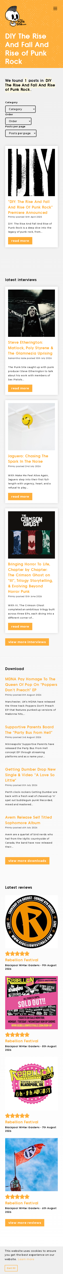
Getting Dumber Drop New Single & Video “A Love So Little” (30, 775)
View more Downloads (27, 861)
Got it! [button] (11, 1268)
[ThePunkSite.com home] (15, 16)
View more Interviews (27, 642)
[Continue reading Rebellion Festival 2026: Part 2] (31, 1083)
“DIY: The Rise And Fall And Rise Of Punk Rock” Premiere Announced (30, 207)
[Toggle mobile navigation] (55, 8)
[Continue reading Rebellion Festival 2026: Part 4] (31, 921)
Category (11, 102)
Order (9, 114)
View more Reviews (24, 1223)
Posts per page (15, 126)
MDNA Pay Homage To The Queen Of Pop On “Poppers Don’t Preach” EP (31, 684)
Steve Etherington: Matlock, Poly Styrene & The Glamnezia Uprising (30, 348)
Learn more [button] (26, 1259)
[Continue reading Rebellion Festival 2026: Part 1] (31, 1164)
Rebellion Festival (21, 960)
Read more (20, 241)
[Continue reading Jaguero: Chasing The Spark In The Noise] (31, 426)
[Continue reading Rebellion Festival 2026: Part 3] (31, 1002)
